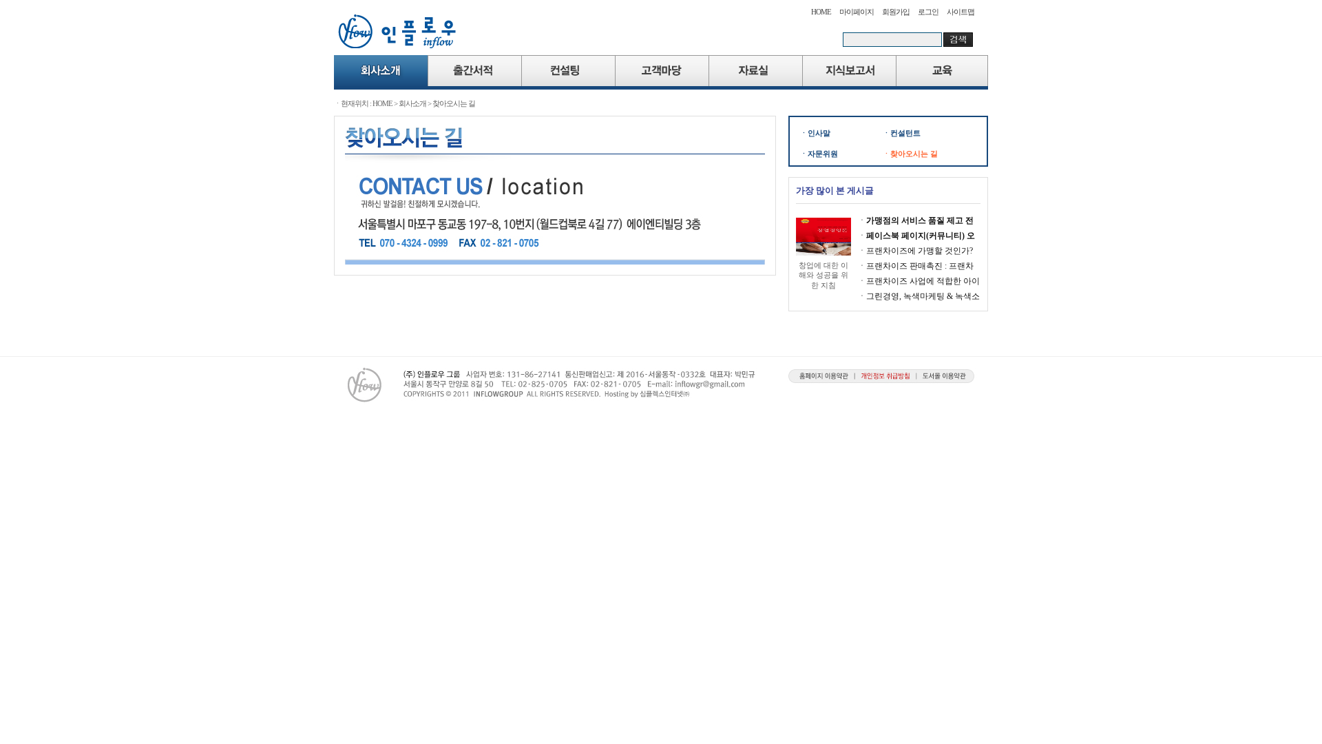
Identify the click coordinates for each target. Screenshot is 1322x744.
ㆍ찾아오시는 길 (910, 153)
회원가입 (896, 12)
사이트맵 (960, 12)
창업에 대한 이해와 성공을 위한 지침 (823, 275)
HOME (821, 12)
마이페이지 (856, 12)
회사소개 (412, 103)
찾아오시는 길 (453, 103)
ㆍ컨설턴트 (902, 133)
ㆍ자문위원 (819, 153)
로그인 (928, 12)
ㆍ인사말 (815, 133)
